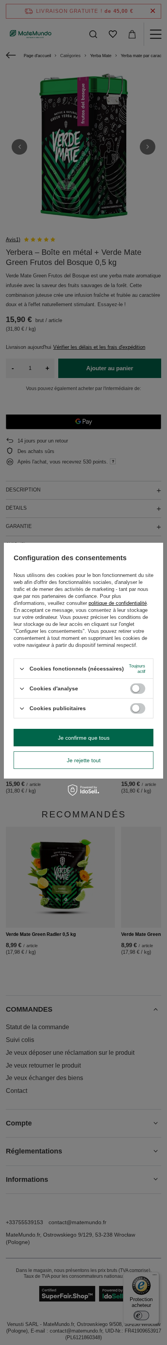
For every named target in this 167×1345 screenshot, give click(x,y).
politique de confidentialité (118, 603)
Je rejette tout (84, 760)
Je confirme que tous (84, 738)
